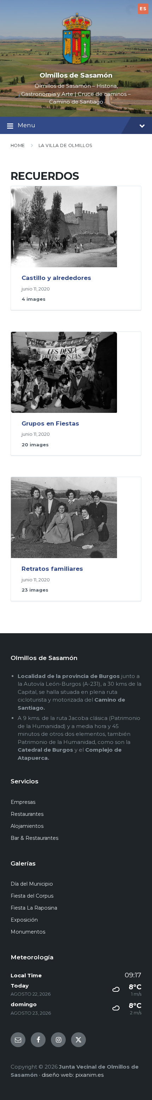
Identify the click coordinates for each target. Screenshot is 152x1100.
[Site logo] (76, 64)
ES (143, 8)
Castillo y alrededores (56, 277)
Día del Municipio (32, 884)
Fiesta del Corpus (32, 896)
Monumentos (28, 932)
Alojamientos (27, 826)
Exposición (24, 920)
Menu (26, 125)
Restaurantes (27, 814)
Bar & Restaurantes (34, 838)
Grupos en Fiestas (50, 423)
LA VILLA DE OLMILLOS (66, 145)
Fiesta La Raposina (34, 908)
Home (18, 145)
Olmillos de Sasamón (76, 75)
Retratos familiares (52, 568)
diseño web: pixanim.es (73, 1074)
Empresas (23, 802)
